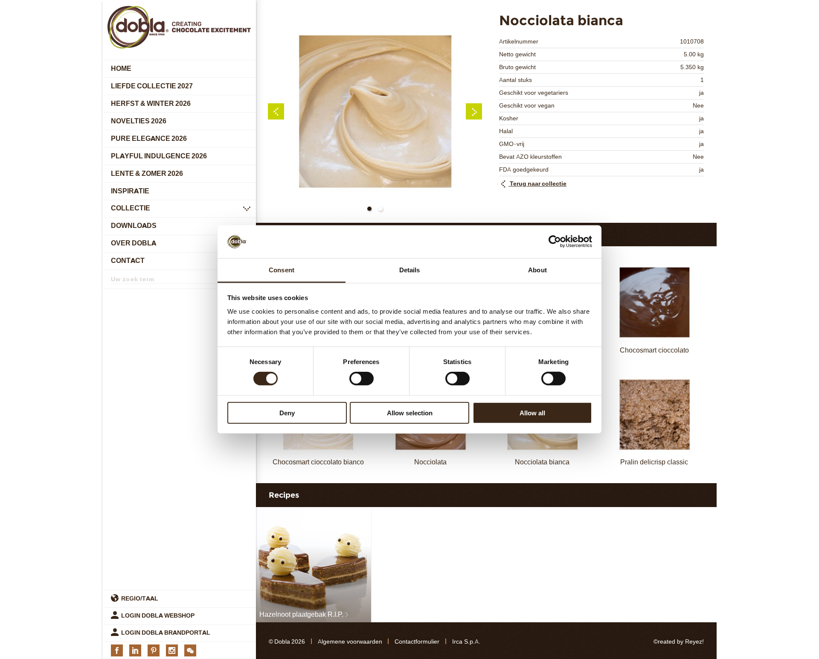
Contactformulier (417, 641)
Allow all (532, 412)
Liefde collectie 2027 (152, 86)
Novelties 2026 (138, 121)
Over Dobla (133, 243)
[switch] (361, 378)
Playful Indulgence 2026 (159, 156)
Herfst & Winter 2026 (151, 103)
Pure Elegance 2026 (149, 138)
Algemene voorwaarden (350, 641)
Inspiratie (130, 191)
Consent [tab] (281, 270)
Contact (128, 261)
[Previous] (276, 111)
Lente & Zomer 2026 (147, 173)
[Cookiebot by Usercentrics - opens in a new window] (554, 241)
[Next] (474, 111)
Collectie (130, 208)
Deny (287, 412)
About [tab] (537, 270)
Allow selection (410, 412)
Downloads (134, 226)
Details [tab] (409, 270)
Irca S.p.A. (466, 641)
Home (121, 68)
